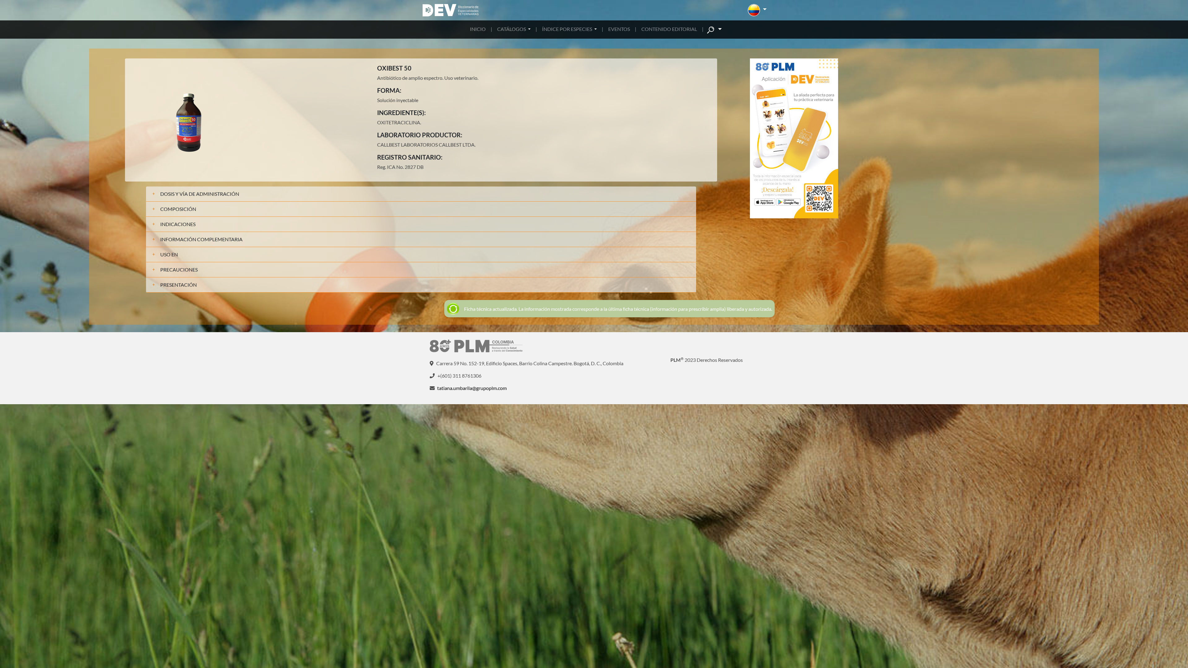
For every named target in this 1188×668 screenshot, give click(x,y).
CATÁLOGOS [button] (512, 29)
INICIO (478, 29)
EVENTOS (619, 29)
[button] (757, 10)
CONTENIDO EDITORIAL (669, 29)
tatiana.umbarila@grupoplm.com (472, 388)
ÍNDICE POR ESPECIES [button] (567, 29)
